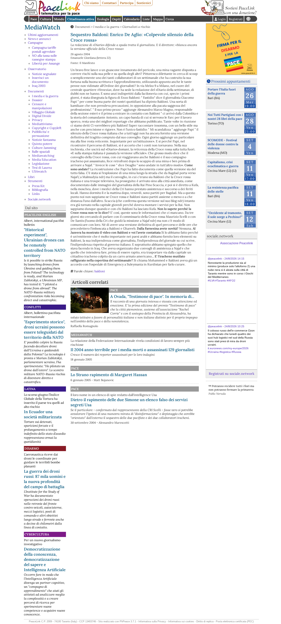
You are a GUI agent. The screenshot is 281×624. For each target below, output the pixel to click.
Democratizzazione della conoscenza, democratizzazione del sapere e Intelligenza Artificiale (45, 559)
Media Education (44, 159)
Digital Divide (41, 116)
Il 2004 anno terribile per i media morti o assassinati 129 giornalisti (132, 349)
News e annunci (39, 39)
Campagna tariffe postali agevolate (44, 49)
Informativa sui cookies (181, 621)
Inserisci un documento (40, 80)
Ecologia (103, 19)
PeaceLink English (40, 215)
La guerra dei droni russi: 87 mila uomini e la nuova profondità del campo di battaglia (45, 479)
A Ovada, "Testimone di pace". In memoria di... (152, 296)
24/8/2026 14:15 (234, 258)
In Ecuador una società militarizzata (43, 414)
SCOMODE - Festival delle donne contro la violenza (223, 144)
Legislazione (41, 163)
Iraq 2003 (38, 86)
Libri (31, 177)
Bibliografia (40, 190)
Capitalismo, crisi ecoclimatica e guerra (223, 164)
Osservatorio (37, 69)
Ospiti (116, 19)
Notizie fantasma (44, 140)
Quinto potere (42, 144)
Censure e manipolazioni (42, 106)
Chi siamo (91, 3)
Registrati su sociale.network (231, 373)
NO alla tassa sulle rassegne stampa (44, 57)
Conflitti (32, 307)
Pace (33, 19)
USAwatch (39, 171)
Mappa (158, 19)
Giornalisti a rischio (136, 27)
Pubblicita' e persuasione (40, 134)
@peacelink (215, 258)
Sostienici (144, 3)
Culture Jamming (44, 148)
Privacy (37, 120)
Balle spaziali (41, 151)
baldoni (99, 271)
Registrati (236, 19)
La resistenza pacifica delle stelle (223, 189)
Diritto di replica (205, 621)
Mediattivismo (42, 124)
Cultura (45, 19)
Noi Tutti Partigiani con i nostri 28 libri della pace (225, 117)
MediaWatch (42, 27)
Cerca (170, 19)
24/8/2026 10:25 (234, 326)
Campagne (35, 42)
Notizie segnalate (44, 74)
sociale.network (220, 236)
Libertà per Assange (46, 63)
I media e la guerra (45, 96)
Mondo (59, 19)
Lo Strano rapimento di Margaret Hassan (109, 374)
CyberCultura (36, 534)
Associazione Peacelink (236, 243)
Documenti (36, 91)
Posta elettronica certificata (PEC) (235, 621)
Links (36, 194)
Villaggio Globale (43, 112)
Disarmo (31, 448)
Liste (146, 19)
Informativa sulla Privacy (152, 621)
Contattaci (109, 3)
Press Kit (38, 186)
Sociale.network (39, 199)
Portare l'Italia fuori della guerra (222, 91)
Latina (29, 389)
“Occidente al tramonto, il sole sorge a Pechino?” (225, 215)
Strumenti (35, 181)
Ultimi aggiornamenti (43, 35)
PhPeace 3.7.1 (128, 621)
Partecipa (126, 3)
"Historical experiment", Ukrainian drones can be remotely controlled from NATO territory (44, 242)
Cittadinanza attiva (80, 19)
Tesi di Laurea (42, 167)
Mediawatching (43, 155)
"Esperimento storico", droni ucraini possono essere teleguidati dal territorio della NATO (44, 329)
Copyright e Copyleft (46, 128)
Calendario (132, 19)
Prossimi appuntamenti (230, 81)
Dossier (37, 100)
